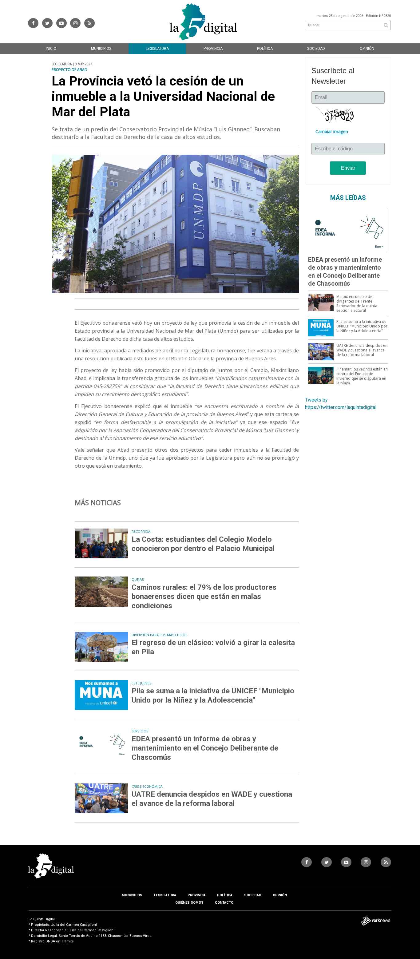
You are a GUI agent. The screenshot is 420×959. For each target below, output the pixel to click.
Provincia (213, 48)
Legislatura (157, 48)
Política (265, 48)
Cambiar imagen (331, 131)
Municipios (101, 48)
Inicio (51, 48)
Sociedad (316, 48)
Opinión (367, 48)
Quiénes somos (189, 903)
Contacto (224, 903)
